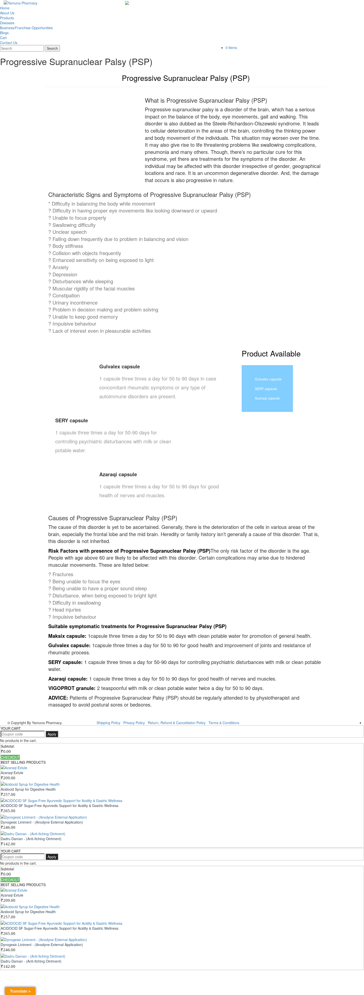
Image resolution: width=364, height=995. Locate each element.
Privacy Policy (134, 722)
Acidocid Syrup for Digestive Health (28, 789)
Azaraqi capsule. (268, 398)
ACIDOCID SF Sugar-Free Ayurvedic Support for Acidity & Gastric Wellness (59, 805)
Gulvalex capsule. (269, 379)
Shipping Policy (108, 722)
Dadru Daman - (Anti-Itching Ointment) (31, 838)
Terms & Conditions (223, 722)
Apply (52, 734)
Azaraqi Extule (12, 772)
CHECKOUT (10, 757)
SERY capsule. (266, 388)
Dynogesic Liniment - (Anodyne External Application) (42, 822)
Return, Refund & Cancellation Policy (177, 722)
